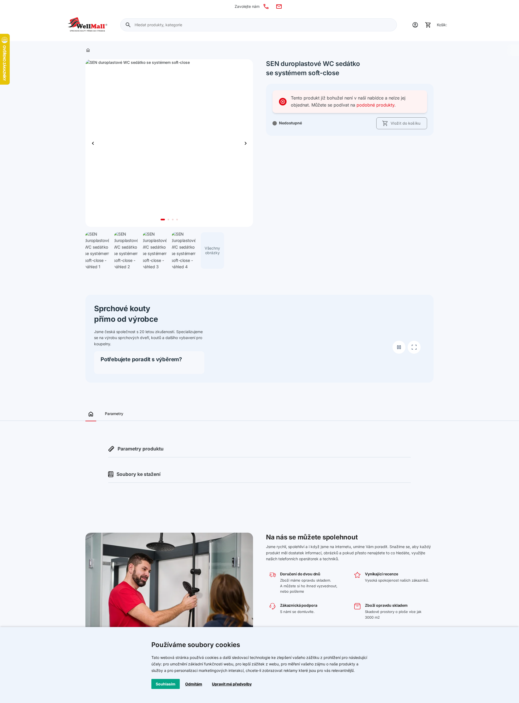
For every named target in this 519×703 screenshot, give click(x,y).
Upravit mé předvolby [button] (232, 684)
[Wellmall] (87, 24)
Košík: (442, 24)
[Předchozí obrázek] (245, 143)
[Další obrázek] (93, 143)
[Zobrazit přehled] (91, 415)
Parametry (114, 413)
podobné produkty (375, 105)
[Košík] (428, 25)
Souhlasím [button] (165, 684)
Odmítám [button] (193, 684)
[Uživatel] (415, 24)
